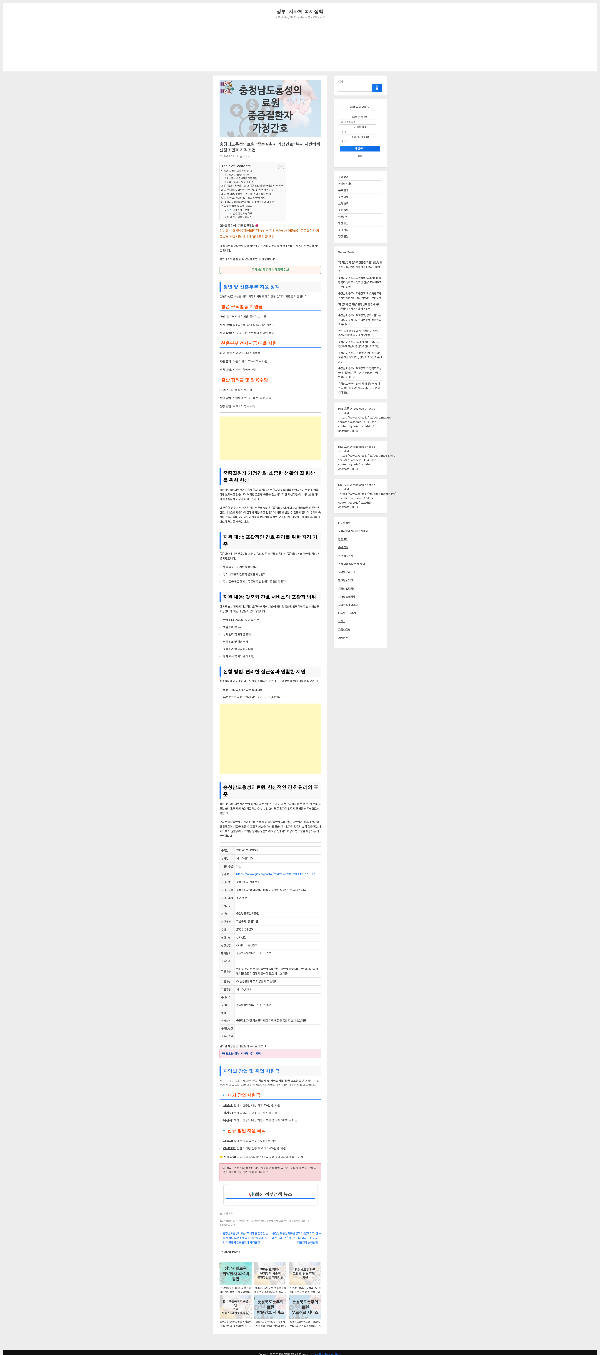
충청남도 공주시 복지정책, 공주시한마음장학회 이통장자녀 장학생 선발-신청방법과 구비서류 (359, 320)
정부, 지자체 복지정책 (300, 11)
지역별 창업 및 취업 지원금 (238, 206)
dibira (246, 156)
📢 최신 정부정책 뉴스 (241, 217)
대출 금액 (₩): (360, 117)
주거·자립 (343, 229)
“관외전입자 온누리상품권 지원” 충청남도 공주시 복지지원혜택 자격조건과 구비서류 (360, 267)
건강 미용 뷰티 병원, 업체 (351, 564)
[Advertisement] (300, 43)
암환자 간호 (244, 1221)
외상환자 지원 (258, 1221)
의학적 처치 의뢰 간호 (277, 1221)
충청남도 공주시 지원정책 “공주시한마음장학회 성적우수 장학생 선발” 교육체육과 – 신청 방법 (360, 282)
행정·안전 (343, 236)
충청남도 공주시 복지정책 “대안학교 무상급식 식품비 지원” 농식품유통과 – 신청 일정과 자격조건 (360, 373)
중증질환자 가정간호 (299, 1221)
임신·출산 (343, 223)
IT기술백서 (344, 523)
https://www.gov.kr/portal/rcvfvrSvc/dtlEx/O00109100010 (277, 874)
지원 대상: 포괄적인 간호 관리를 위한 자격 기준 (249, 189)
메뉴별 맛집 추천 (347, 613)
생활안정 (343, 216)
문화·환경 (343, 190)
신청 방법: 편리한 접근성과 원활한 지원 (244, 198)
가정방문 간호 (230, 1221)
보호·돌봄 (343, 210)
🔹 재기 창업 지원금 (239, 210)
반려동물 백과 (345, 580)
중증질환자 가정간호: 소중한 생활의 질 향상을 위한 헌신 (253, 185)
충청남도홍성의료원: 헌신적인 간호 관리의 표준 (249, 202)
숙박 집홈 (343, 547)
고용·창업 (343, 177)
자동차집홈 (344, 629)
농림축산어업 (345, 183)
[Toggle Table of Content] (279, 166)
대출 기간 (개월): (360, 136)
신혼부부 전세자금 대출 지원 (243, 178)
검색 (340, 81)
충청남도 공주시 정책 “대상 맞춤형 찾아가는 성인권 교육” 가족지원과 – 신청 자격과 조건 (359, 388)
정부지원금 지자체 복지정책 (353, 531)
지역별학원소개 (346, 572)
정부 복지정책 (345, 555)
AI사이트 (343, 637)
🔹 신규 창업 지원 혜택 (241, 213)
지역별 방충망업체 (348, 605)
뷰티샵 (341, 621)
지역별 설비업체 (346, 596)
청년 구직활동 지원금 (239, 175)
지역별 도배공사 (346, 588)
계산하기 (360, 148)
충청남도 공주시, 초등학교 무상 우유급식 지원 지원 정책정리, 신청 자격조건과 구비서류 (360, 357)
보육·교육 (343, 203)
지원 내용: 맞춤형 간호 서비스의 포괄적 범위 (247, 193)
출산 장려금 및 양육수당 (241, 182)
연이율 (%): (360, 126)
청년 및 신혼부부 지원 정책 (237, 170)
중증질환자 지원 (227, 1225)
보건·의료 (228, 1213)
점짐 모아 (343, 539)
